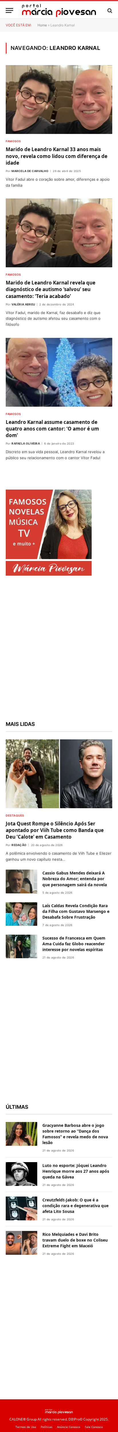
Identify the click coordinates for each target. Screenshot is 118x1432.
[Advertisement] (59, 649)
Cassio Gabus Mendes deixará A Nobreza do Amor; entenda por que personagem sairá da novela (74, 878)
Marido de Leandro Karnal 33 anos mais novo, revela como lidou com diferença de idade (56, 156)
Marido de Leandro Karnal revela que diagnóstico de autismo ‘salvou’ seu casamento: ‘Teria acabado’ (50, 289)
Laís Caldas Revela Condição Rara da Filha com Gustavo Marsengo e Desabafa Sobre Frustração (75, 911)
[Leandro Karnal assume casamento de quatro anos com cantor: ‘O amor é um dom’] (59, 372)
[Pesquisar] (109, 10)
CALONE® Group (23, 1419)
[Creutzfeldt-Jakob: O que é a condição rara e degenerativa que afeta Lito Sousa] (21, 1208)
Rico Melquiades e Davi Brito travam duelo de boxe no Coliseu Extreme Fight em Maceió (75, 1240)
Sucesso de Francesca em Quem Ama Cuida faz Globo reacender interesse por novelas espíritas (73, 943)
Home (42, 25)
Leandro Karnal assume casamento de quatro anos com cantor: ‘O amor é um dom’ (52, 429)
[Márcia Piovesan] (59, 10)
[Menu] (9, 10)
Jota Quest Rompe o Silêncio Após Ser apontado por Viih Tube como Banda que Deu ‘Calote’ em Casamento (55, 830)
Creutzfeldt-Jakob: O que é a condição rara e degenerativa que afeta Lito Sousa (75, 1205)
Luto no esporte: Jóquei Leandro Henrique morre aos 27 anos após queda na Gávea (75, 1171)
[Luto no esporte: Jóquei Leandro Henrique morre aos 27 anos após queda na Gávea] (21, 1174)
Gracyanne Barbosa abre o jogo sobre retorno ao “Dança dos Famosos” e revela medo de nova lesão (75, 1134)
